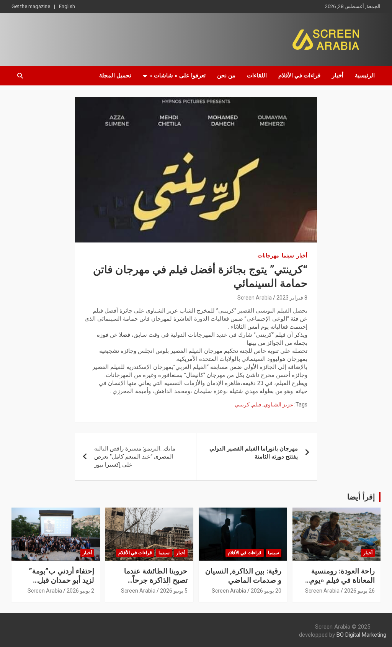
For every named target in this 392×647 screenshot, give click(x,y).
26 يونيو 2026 (359, 591)
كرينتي (242, 404)
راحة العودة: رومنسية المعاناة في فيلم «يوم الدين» (342, 580)
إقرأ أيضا (361, 496)
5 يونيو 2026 (174, 591)
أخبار (337, 75)
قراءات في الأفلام (299, 75)
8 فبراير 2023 (291, 298)
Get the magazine (30, 6)
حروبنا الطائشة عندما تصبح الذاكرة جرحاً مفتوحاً (156, 580)
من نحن (226, 75)
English (67, 6)
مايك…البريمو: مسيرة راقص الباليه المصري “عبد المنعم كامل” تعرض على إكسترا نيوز (134, 456)
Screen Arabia (254, 298)
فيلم (256, 404)
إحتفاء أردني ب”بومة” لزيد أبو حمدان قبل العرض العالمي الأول (61, 580)
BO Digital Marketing (361, 634)
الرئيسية (365, 75)
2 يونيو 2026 (80, 591)
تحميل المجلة (115, 75)
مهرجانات (268, 255)
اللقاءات (257, 75)
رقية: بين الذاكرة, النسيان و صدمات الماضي (243, 576)
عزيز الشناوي (278, 404)
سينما (288, 255)
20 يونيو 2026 (266, 591)
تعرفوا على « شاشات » (177, 75)
